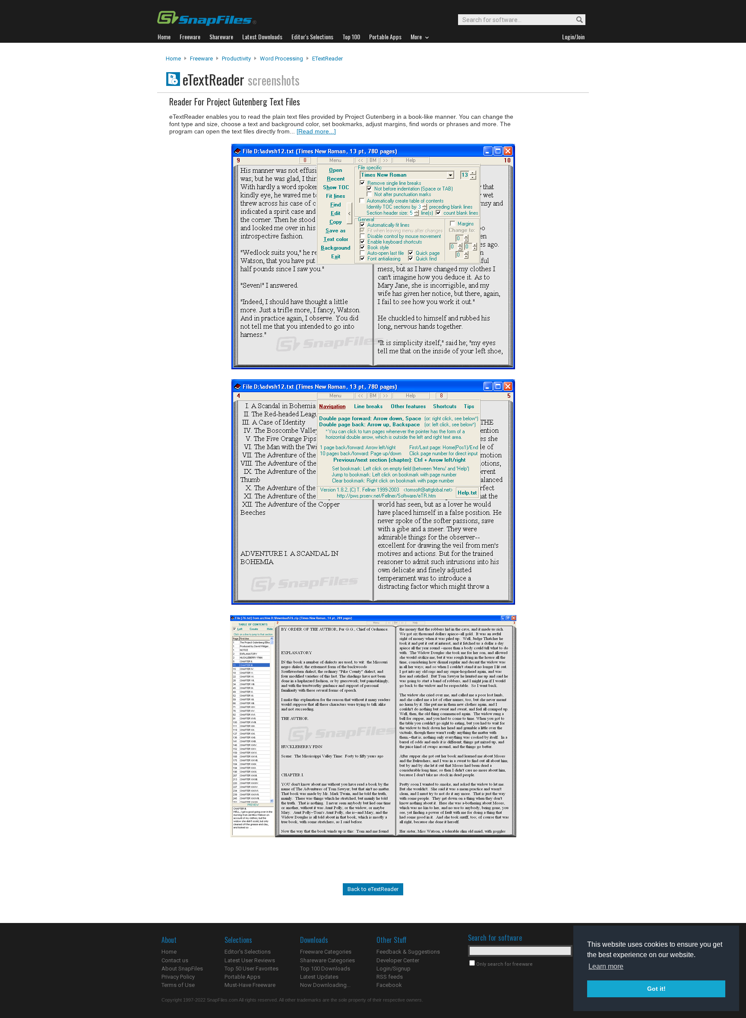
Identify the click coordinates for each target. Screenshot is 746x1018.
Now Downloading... (325, 985)
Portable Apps (242, 977)
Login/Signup (393, 968)
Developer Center (397, 960)
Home (173, 58)
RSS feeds (389, 977)
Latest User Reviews (249, 960)
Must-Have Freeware (249, 985)
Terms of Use (178, 985)
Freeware (201, 58)
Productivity (236, 58)
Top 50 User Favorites (251, 968)
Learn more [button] (605, 966)
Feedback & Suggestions (408, 951)
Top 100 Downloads (325, 968)
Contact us (174, 960)
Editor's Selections (247, 951)
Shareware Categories (327, 960)
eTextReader (327, 58)
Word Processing (281, 58)
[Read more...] (316, 131)
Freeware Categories (325, 951)
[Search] (575, 20)
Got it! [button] (656, 988)
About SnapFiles (182, 968)
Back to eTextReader (373, 889)
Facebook (389, 985)
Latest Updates (319, 977)
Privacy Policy (178, 977)
